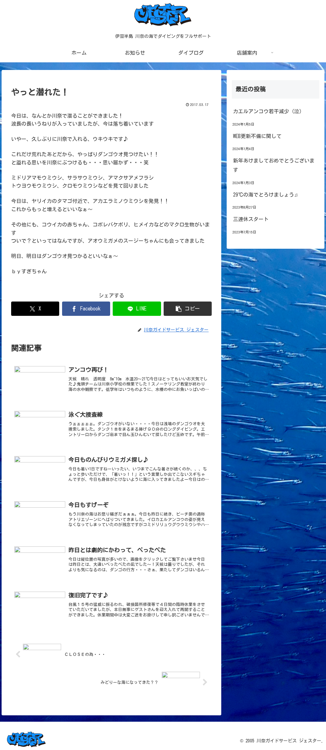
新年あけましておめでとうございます (274, 165)
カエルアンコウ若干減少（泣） (268, 111)
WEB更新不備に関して (257, 136)
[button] (188, 309)
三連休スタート (251, 219)
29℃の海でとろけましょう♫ (265, 194)
